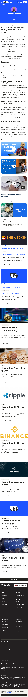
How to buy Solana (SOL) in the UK (10, 293)
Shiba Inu (3, 245)
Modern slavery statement (7, 652)
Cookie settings (4, 660)
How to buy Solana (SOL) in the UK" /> (10, 287)
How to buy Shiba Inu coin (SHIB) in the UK (14, 254)
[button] (14, 149)
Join (25, 2)
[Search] (18, 2)
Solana (3, 283)
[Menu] (2, 2)
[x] (11, 19)
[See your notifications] (21, 2)
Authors (5, 4)
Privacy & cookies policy (6, 649)
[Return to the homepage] (7, 2)
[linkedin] (14, 19)
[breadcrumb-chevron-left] (2, 4)
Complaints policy (5, 656)
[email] (16, 19)
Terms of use (4, 645)
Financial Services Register (16, 686)
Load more (14, 579)
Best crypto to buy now (10, 221)
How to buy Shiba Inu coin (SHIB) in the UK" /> (13, 248)
